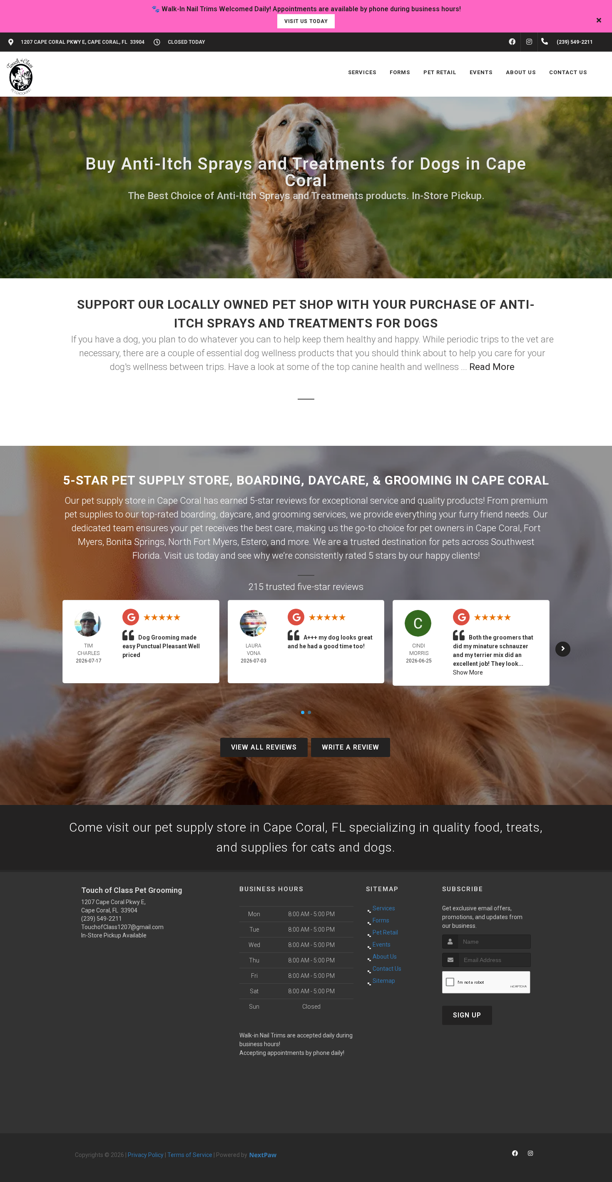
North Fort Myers (202, 542)
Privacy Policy (146, 1155)
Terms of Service (189, 1155)
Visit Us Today (306, 21)
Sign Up (467, 1015)
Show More (468, 672)
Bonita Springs (135, 542)
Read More (492, 367)
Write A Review (350, 747)
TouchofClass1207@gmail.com (122, 927)
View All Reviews (264, 747)
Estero (254, 542)
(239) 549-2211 (101, 918)
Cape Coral (497, 528)
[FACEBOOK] (512, 42)
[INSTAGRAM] (529, 42)
